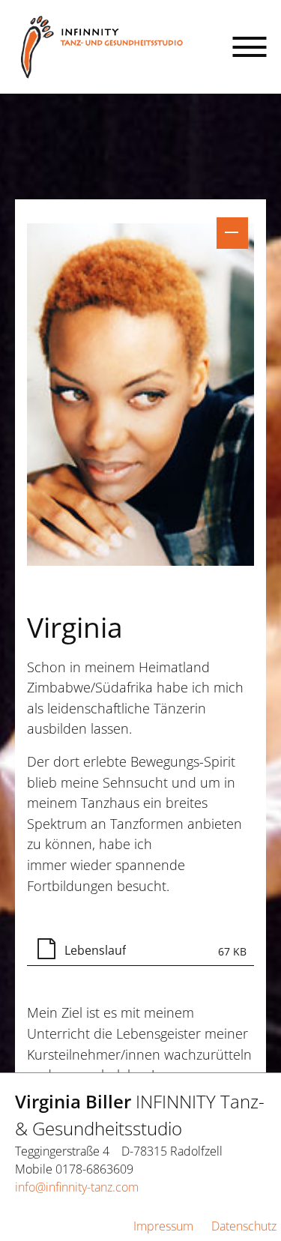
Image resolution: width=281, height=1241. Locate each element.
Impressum (163, 1226)
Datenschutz (244, 1226)
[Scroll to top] (236, 1196)
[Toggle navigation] (249, 47)
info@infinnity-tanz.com (77, 1187)
